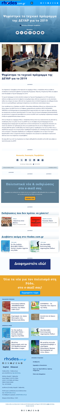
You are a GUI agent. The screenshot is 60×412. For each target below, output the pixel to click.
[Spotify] (57, 3)
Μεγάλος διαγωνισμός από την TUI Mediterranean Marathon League (19, 345)
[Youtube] (48, 3)
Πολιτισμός (13, 242)
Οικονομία (30, 25)
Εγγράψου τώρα (30, 198)
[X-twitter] (45, 3)
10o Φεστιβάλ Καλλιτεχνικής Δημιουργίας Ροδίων (47, 246)
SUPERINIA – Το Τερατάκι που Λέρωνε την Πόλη (48, 305)
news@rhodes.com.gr (10, 392)
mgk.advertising (16, 373)
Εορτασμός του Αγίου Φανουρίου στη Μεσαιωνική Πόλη (19, 318)
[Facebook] (41, 3)
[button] (32, 3)
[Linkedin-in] (55, 3)
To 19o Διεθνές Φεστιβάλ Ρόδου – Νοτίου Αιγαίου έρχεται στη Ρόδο (19, 247)
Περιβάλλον (37, 25)
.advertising (50, 404)
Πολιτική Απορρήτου (39, 374)
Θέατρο (15, 218)
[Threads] (52, 3)
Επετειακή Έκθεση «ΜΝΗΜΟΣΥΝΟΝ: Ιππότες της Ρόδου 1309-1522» (18, 306)
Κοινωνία (24, 25)
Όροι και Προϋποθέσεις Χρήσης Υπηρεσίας (42, 369)
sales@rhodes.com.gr (21, 394)
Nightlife (45, 218)
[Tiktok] (50, 3)
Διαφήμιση (36, 361)
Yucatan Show (47, 221)
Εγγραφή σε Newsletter (40, 365)
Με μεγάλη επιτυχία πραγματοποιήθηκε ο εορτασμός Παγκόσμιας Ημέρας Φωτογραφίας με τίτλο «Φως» (48, 347)
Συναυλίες (49, 218)
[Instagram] (43, 3)
